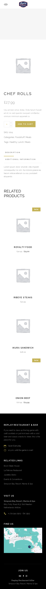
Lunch (21, 142)
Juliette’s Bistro (10, 475)
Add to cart (25, 124)
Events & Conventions (13, 479)
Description (12, 152)
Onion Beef (23, 398)
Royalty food (23, 247)
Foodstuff (20, 137)
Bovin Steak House (11, 466)
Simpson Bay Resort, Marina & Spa (18, 484)
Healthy (13, 142)
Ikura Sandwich (23, 348)
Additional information (20, 159)
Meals (28, 137)
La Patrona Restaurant (13, 470)
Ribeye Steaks (23, 297)
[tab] (13, 152)
